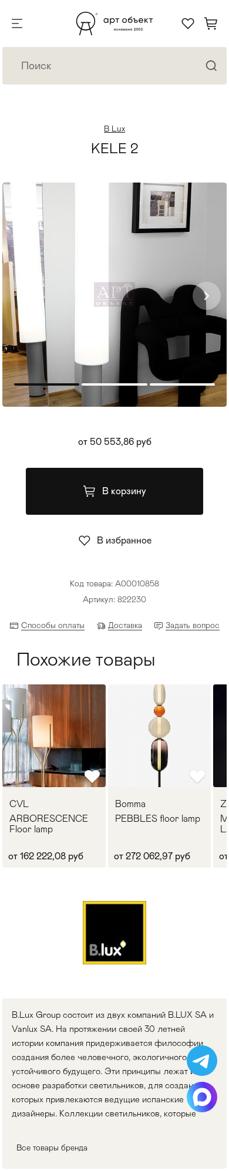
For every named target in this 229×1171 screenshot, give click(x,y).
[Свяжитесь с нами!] (202, 1060)
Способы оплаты (53, 625)
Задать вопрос (193, 625)
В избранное (124, 540)
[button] (207, 296)
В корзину (124, 491)
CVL (19, 804)
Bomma (130, 804)
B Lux (114, 128)
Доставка (125, 625)
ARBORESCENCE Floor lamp (48, 824)
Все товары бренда (51, 1147)
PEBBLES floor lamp (157, 819)
